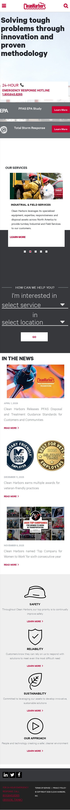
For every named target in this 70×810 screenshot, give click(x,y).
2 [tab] (30, 252)
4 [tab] (41, 252)
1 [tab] (25, 252)
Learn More (60, 109)
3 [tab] (36, 252)
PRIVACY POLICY (59, 787)
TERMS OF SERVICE (42, 787)
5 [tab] (46, 252)
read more (10, 428)
